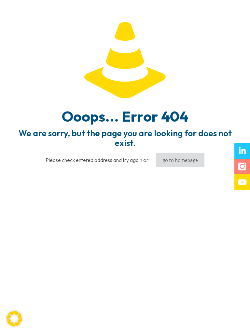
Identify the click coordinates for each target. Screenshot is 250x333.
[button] (14, 318)
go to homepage (180, 160)
